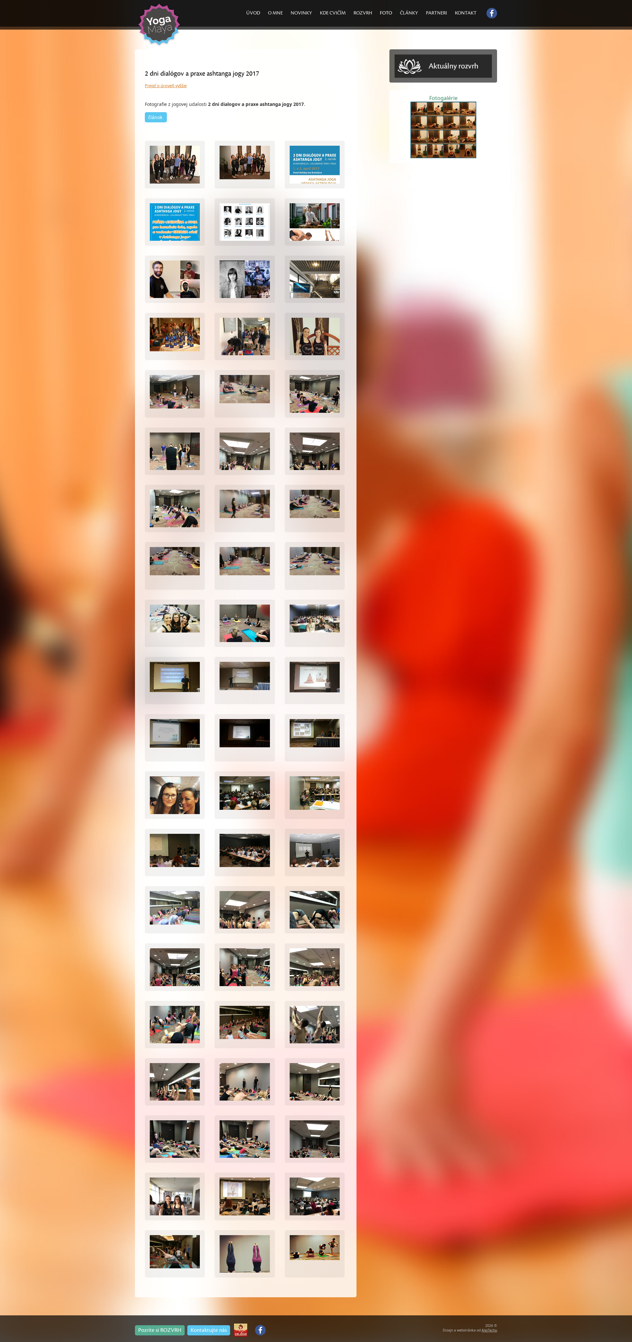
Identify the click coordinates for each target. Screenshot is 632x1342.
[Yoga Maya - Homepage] (162, 47)
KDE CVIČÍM (333, 13)
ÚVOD (253, 13)
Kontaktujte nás (209, 1330)
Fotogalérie (443, 98)
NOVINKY (301, 13)
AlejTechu (489, 1330)
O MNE (275, 13)
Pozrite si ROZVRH (159, 1330)
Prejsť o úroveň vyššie (166, 85)
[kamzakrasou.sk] (240, 1328)
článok (156, 117)
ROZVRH (363, 13)
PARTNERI (436, 13)
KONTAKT (466, 13)
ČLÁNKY (409, 13)
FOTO (386, 13)
